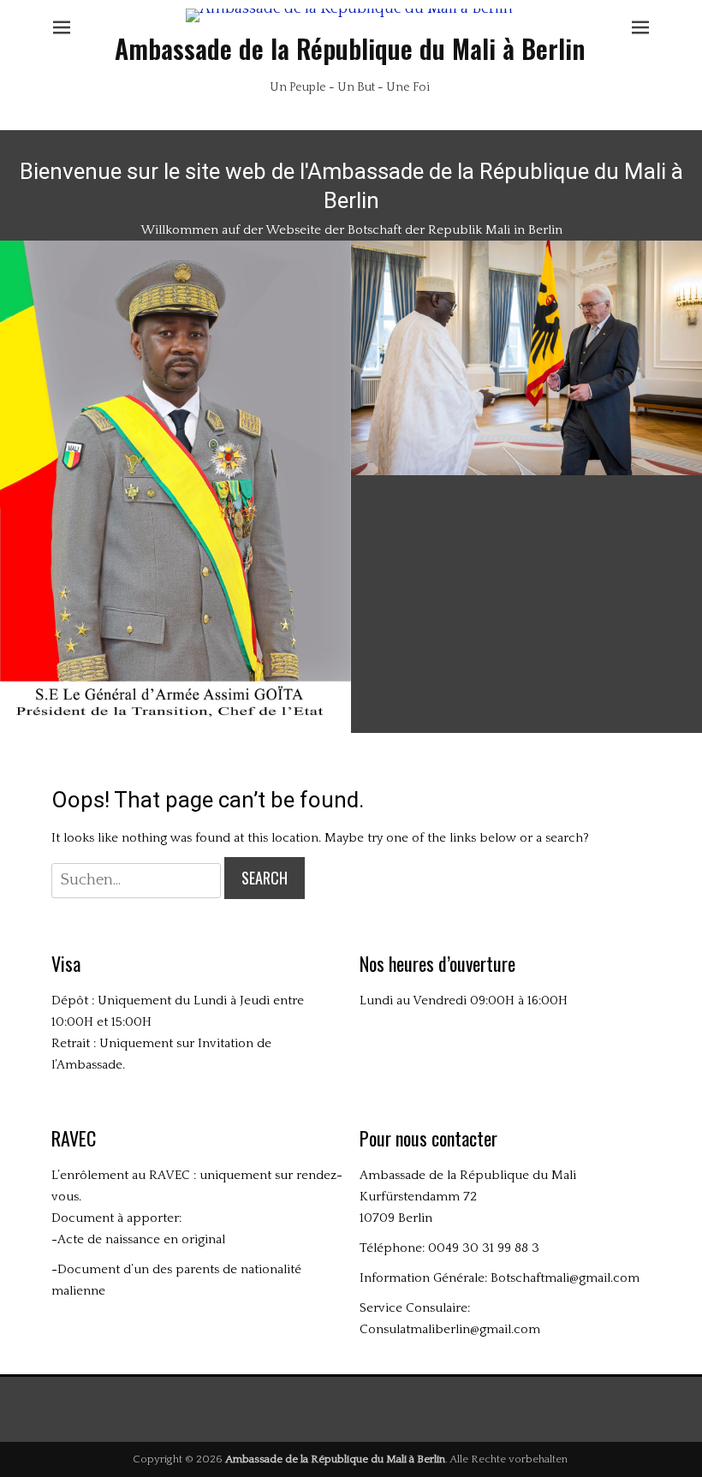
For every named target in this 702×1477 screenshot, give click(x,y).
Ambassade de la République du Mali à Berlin (350, 48)
